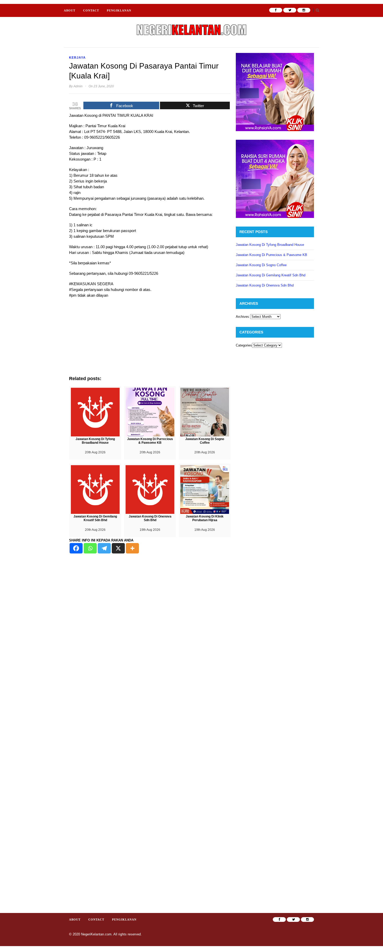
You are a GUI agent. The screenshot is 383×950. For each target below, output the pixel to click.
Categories (244, 345)
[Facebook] (76, 548)
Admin (78, 86)
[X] (118, 548)
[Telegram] (104, 548)
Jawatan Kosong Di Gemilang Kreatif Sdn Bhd (270, 275)
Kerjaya (77, 57)
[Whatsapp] (90, 548)
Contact (91, 10)
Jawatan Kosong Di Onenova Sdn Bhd (265, 285)
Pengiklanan (119, 10)
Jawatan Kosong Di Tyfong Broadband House (270, 245)
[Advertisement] (150, 339)
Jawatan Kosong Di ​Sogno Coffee (261, 265)
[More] (132, 548)
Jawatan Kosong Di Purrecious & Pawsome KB (271, 255)
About (69, 10)
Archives (242, 317)
